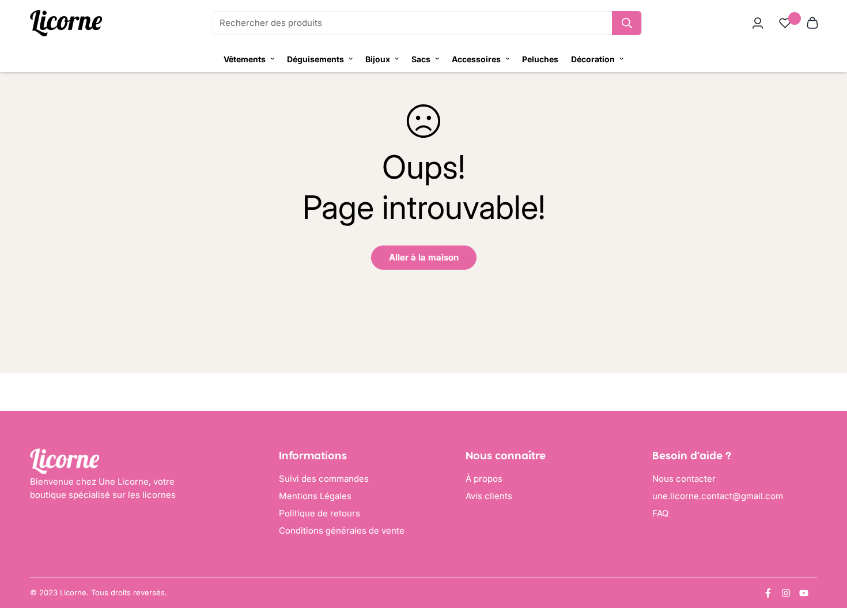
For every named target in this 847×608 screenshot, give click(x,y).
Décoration (593, 59)
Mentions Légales (315, 495)
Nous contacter (684, 478)
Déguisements (315, 59)
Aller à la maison (424, 257)
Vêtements (245, 59)
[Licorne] (66, 23)
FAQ (660, 513)
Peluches (540, 59)
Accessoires (476, 59)
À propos (484, 478)
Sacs (420, 59)
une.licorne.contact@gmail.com (717, 495)
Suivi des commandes (324, 478)
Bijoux (377, 59)
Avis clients (489, 495)
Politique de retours (319, 513)
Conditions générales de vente (341, 530)
